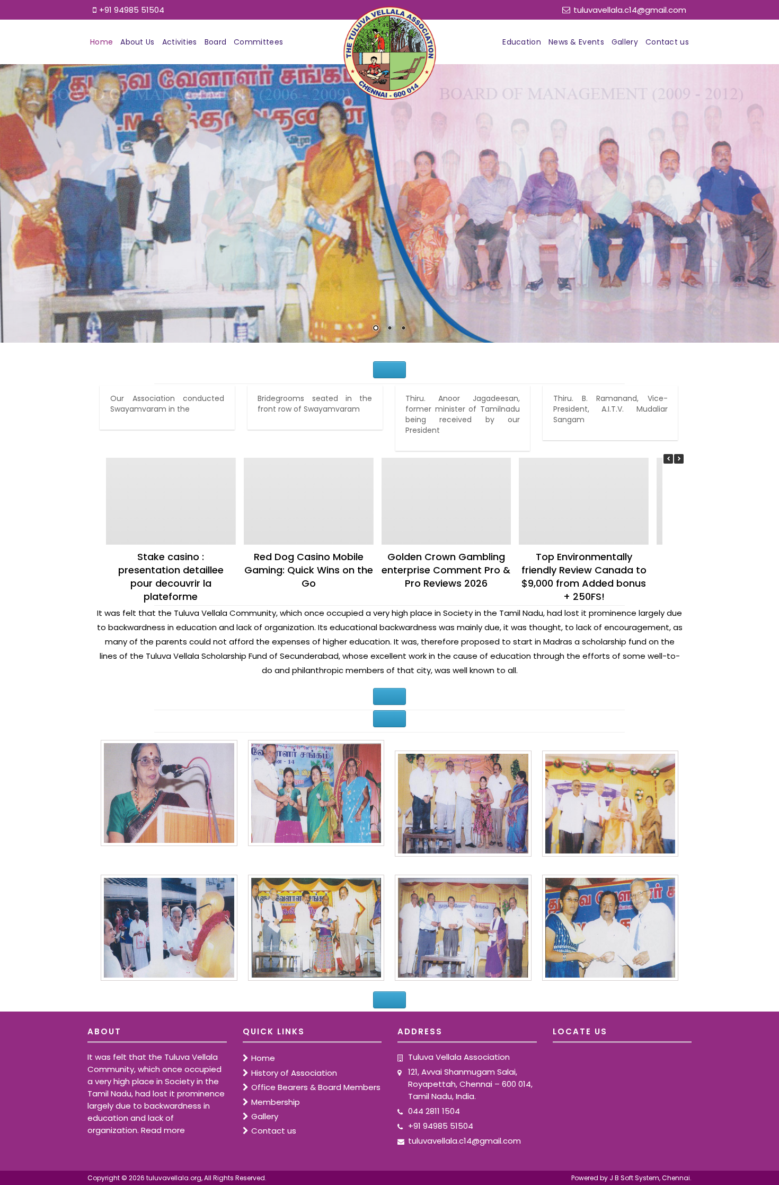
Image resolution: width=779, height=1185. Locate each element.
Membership (275, 1102)
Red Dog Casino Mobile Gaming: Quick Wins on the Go (308, 570)
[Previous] (668, 459)
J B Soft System (634, 1177)
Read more (163, 1130)
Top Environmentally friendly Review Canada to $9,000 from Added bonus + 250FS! (584, 576)
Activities (179, 42)
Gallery (625, 42)
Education (521, 42)
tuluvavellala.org (173, 1177)
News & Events (576, 42)
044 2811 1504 (434, 1111)
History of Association (294, 1072)
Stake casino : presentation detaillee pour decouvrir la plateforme (171, 576)
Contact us (667, 42)
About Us (137, 42)
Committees (258, 42)
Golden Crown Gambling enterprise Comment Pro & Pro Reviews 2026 (446, 570)
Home (101, 42)
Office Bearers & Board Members (315, 1087)
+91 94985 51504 (131, 9)
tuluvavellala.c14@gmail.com (629, 9)
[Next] (679, 459)
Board (216, 42)
